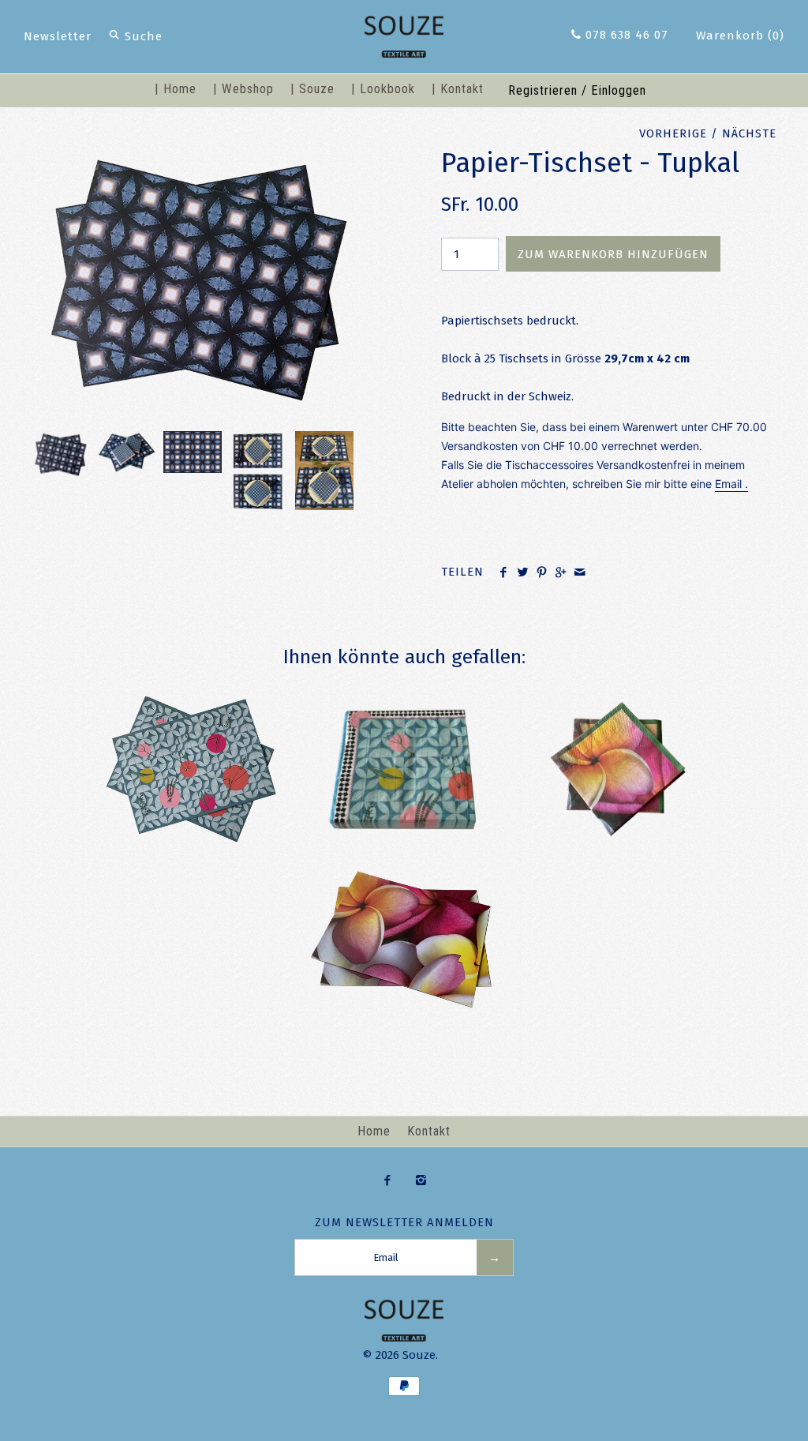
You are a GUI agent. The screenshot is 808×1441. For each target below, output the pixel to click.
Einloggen (618, 90)
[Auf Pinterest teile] (541, 573)
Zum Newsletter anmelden (404, 1222)
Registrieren (543, 90)
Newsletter (58, 36)
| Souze (312, 88)
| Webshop (243, 88)
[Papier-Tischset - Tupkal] (199, 156)
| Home (175, 88)
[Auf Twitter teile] (521, 573)
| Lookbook (383, 88)
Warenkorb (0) (740, 35)
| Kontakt (458, 88)
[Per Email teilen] (579, 573)
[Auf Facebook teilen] (503, 573)
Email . (731, 483)
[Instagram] (420, 1181)
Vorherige (673, 133)
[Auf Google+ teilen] (560, 573)
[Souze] (404, 25)
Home (374, 1131)
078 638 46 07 (625, 35)
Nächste (749, 133)
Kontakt (429, 1131)
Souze (419, 1355)
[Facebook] (387, 1181)
